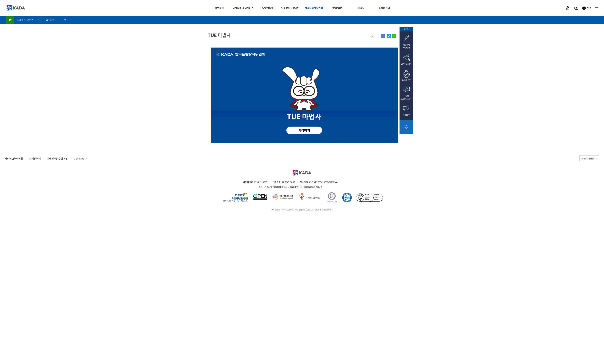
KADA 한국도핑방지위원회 (15, 8)
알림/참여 (337, 8)
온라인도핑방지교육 (406, 97)
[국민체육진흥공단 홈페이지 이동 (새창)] (235, 198)
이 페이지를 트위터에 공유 (389, 36)
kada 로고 (302, 173)
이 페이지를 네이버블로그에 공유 (394, 36)
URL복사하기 (373, 36)
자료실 (361, 8)
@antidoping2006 (106, 5)
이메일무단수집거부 (57, 158)
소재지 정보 (406, 80)
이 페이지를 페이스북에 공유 (383, 36)
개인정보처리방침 (14, 158)
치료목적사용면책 (314, 8)
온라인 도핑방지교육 (500, 5)
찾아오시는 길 (82, 158)
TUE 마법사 (49, 19)
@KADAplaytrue (106, 10)
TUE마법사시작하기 (304, 130)
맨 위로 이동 (406, 127)
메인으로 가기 (10, 20)
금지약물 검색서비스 (243, 8)
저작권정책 (35, 158)
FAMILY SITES (588, 158)
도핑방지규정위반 (290, 8)
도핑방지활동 (266, 8)
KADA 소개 (384, 8)
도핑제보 (500, 12)
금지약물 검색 (406, 63)
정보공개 (219, 8)
